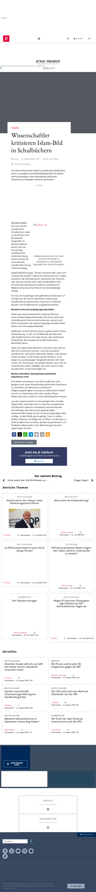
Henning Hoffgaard (20, 633)
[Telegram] (31, 851)
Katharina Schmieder (58, 675)
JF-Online (7, 535)
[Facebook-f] (5, 851)
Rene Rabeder (9, 730)
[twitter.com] (11, 851)
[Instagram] (24, 851)
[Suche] (31, 841)
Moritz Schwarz (67, 586)
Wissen (14, 159)
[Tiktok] (5, 856)
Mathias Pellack (67, 532)
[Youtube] (18, 851)
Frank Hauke (56, 730)
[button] (38, 38)
